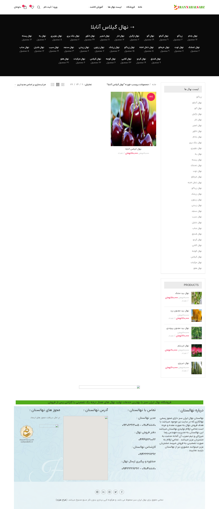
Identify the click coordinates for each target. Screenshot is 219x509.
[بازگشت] (132, 27)
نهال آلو (198, 108)
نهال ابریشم (183, 345)
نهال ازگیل (197, 114)
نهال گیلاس (196, 256)
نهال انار (198, 119)
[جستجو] (39, 7)
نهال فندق (197, 233)
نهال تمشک (196, 165)
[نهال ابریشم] (196, 350)
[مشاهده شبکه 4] (52, 85)
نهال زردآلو (197, 188)
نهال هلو (198, 268)
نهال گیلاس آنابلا (133, 149)
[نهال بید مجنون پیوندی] (196, 333)
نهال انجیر (197, 125)
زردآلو (199, 96)
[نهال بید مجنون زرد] (196, 315)
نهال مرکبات (196, 262)
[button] (85, 448)
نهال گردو (197, 239)
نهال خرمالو (196, 176)
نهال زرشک (196, 194)
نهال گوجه (197, 251)
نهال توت (197, 171)
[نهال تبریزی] (196, 368)
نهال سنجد (197, 211)
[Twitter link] (115, 492)
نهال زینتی (197, 205)
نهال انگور (197, 131)
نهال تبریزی (183, 363)
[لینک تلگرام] (97, 492)
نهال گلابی (197, 245)
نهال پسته (197, 159)
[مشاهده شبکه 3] (57, 85)
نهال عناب (197, 228)
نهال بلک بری (195, 142)
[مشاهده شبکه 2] (62, 85)
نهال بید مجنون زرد (179, 310)
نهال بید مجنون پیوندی (177, 328)
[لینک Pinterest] (109, 492)
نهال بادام (197, 136)
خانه (153, 84)
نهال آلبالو (197, 102)
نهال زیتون (196, 199)
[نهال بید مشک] (196, 298)
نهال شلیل (197, 222)
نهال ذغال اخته (195, 182)
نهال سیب (197, 216)
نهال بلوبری (196, 148)
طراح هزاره (61, 499)
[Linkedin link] (103, 492)
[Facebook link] (121, 492)
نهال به (198, 154)
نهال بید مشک (182, 293)
